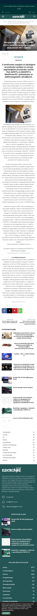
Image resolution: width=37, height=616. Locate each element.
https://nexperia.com (18, 302)
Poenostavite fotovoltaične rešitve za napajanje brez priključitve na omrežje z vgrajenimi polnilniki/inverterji (23, 400)
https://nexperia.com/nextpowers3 (18, 253)
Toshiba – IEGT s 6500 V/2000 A (24, 354)
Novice (14, 21)
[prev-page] (3, 427)
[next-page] (5, 427)
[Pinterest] (14, 310)
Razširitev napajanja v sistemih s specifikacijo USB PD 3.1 (23, 409)
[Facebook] (4, 310)
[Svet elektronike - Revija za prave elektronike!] (18, 17)
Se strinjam (6, 613)
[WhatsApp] (19, 310)
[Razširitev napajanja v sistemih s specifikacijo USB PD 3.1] (7, 410)
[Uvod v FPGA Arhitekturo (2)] (7, 420)
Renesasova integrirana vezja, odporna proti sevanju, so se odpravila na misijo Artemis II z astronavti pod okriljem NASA (24, 366)
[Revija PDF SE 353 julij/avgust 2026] (7, 380)
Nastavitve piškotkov (8, 610)
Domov (5, 21)
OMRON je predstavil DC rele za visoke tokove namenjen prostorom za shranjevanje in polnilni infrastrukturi (24, 335)
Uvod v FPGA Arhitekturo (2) (23, 418)
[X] (9, 310)
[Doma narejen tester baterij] (7, 390)
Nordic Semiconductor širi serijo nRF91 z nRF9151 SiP (9, 322)
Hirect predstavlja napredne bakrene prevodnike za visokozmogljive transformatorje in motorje (24, 346)
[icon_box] (7, 497)
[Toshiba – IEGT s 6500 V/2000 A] (7, 356)
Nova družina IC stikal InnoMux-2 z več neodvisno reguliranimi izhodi (27, 323)
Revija (10, 21)
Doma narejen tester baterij (22, 387)
